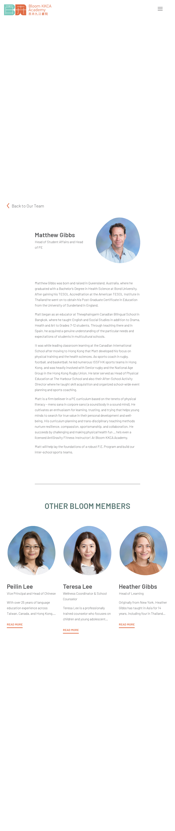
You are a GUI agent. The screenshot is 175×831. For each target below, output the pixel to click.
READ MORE (15, 624)
